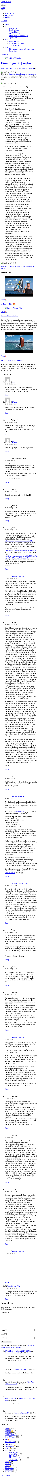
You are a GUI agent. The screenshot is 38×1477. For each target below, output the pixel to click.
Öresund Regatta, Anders (20, 883)
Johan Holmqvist (10, 1398)
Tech (6, 39)
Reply (7, 395)
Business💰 (9, 1431)
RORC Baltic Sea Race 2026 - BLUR (18, 1351)
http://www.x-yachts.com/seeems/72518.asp (19, 541)
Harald (14, 402)
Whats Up (8, 1471)
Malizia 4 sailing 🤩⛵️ (9, 304)
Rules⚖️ (8, 1464)
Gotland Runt (13, 32)
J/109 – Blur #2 (14, 45)
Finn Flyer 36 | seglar (16, 63)
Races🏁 (8, 1450)
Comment (5, 1313)
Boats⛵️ (15, 68)
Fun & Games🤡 (11, 1435)
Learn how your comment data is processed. (17, 1346)
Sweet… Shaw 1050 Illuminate (12, 360)
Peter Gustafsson (6, 68)
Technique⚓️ (9, 1468)
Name (3, 1330)
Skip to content (6, 2)
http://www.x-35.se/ (21, 811)
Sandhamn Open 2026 (21, 1413)
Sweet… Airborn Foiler (9, 316)
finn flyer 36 (23, 68)
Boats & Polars (14, 41)
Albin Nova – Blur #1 (16, 43)
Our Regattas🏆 (10, 1446)
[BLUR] (4, 10)
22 (33, 68)
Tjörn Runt (13, 38)
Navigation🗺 (10, 1442)
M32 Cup (12, 1456)
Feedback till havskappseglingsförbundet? (15, 266)
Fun (6, 47)
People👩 (8, 1448)
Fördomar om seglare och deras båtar (21, 49)
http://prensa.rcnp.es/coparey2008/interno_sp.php (21, 550)
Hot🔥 (7, 1439)
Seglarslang (13, 51)
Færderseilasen (14, 30)
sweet (30, 68)
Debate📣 (8, 1433)
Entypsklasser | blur (13, 1286)
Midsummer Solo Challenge (18, 36)
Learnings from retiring (12, 1353)
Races (7, 26)
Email (3, 1334)
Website (3, 1338)
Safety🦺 (8, 1466)
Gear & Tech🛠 (10, 1437)
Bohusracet (13, 28)
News (7, 1444)
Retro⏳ (8, 1462)
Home (7, 24)
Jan (13, 382)
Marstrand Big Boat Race (17, 34)
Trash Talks (9, 1470)
